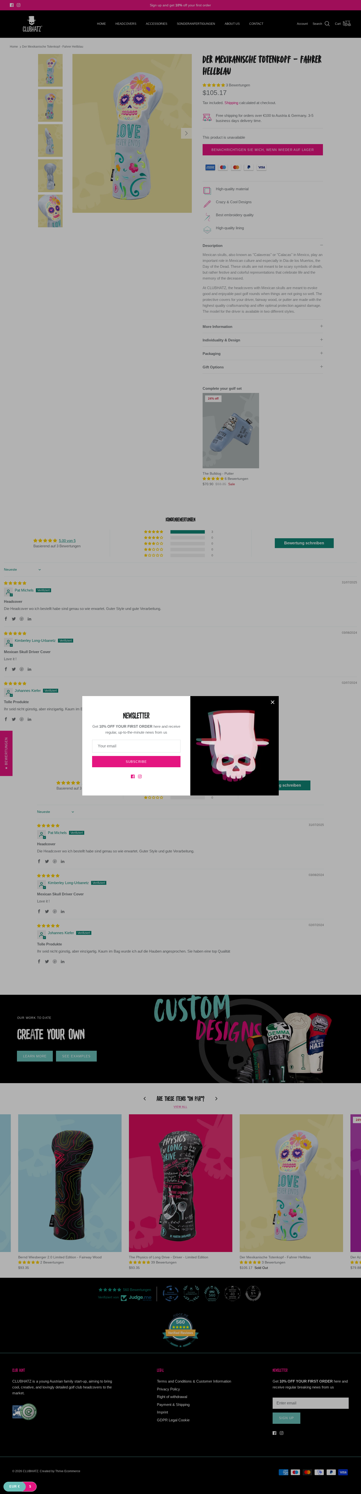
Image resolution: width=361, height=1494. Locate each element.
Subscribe (136, 762)
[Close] (272, 702)
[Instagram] (140, 776)
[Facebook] (133, 776)
